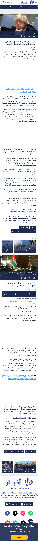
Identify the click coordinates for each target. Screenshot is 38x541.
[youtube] (7, 522)
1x (9, 294)
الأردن (20, 6)
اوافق (19, 537)
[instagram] (22, 513)
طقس (2, 6)
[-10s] (30, 294)
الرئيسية (35, 6)
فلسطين (8, 6)
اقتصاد (33, 49)
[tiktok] (23, 522)
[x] (15, 513)
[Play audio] (5, 294)
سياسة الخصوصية (10, 531)
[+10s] (34, 294)
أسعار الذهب (27, 6)
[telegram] (15, 522)
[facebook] (7, 513)
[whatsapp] (30, 513)
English (6, 2)
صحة (14, 6)
